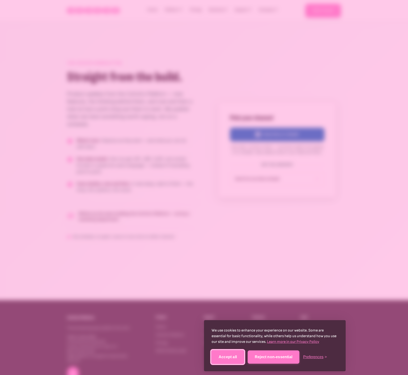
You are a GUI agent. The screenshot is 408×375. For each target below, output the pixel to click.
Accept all (228, 357)
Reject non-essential (273, 357)
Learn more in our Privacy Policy (293, 342)
